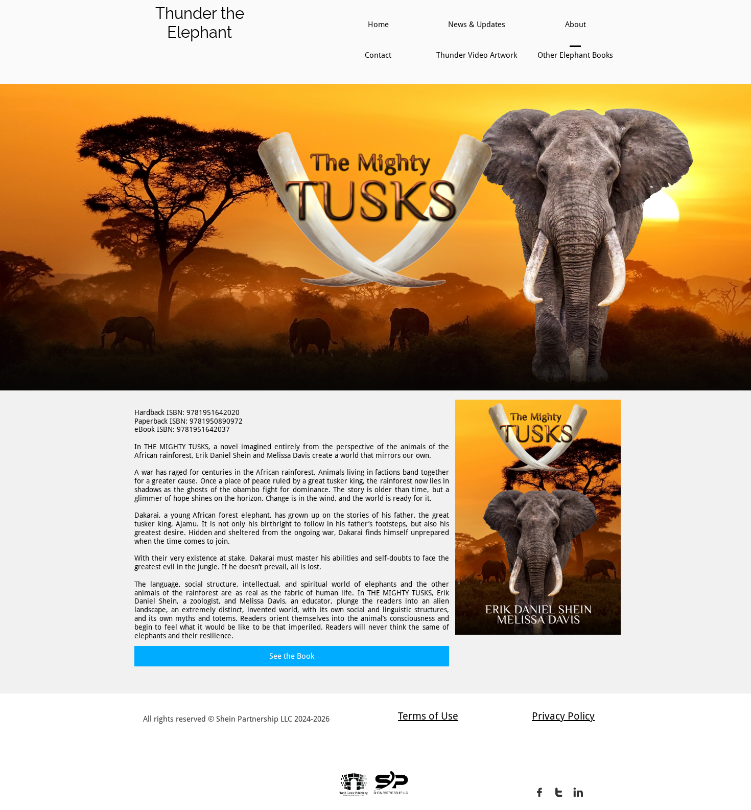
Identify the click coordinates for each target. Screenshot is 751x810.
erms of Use (430, 716)
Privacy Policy (563, 716)
